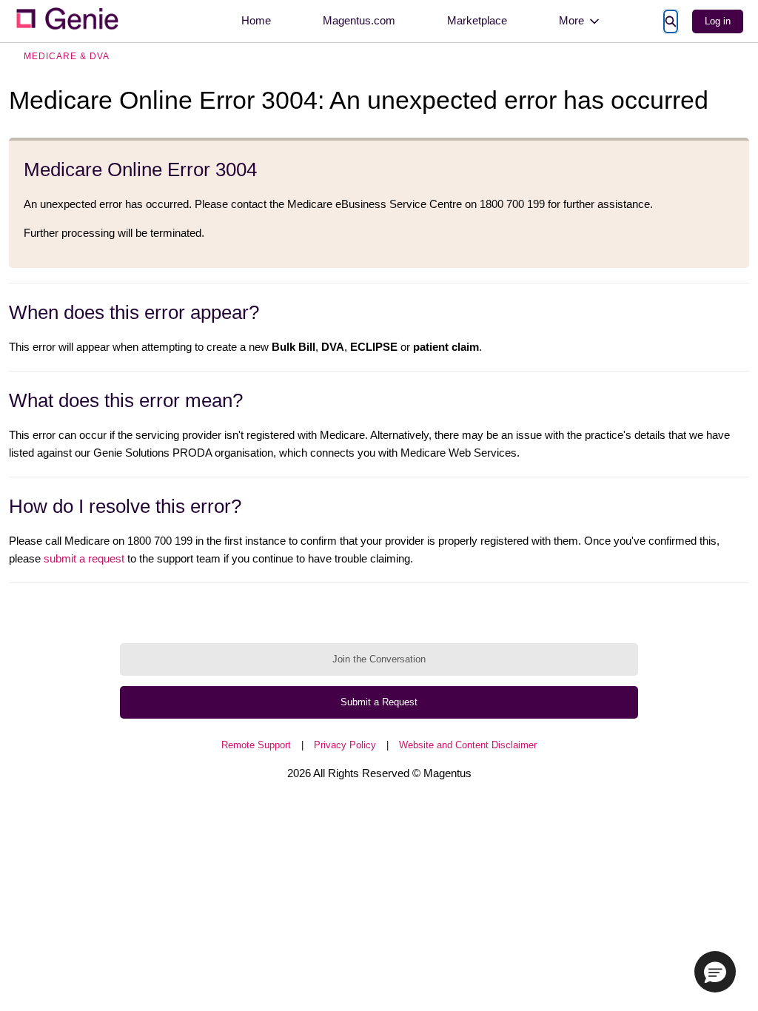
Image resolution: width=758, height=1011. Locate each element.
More (571, 20)
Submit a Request (379, 702)
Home (256, 20)
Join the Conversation (379, 659)
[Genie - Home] (66, 21)
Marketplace (477, 20)
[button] (715, 971)
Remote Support (256, 744)
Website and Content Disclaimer (468, 744)
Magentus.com (359, 20)
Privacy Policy (345, 744)
